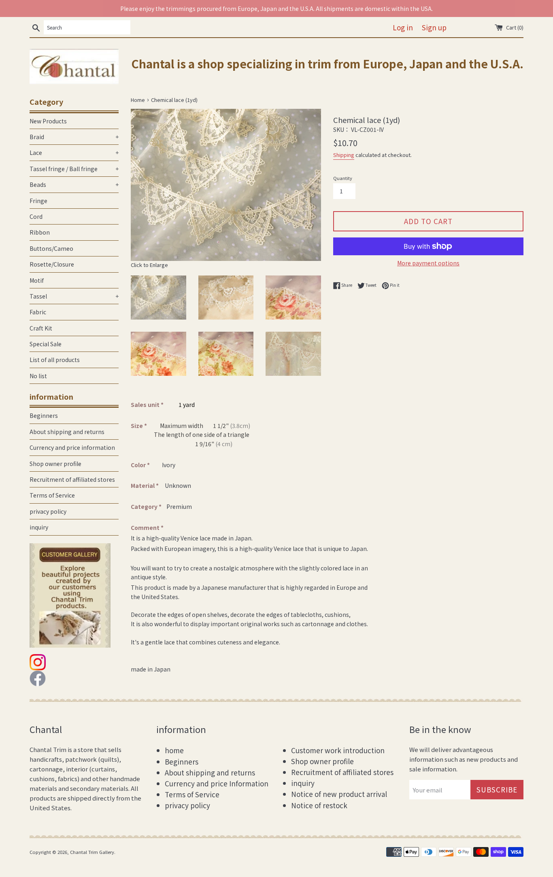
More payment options (428, 263)
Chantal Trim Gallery (92, 852)
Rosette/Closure (52, 264)
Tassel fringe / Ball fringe (74, 169)
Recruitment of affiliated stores (72, 479)
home (174, 750)
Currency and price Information (216, 783)
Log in (403, 27)
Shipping (343, 155)
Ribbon (40, 232)
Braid (74, 137)
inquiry (39, 527)
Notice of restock (319, 805)
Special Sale (46, 344)
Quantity (342, 178)
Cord (36, 216)
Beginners (44, 415)
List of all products (55, 360)
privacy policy (48, 511)
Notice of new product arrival (339, 794)
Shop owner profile (55, 464)
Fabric (38, 312)
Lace (74, 152)
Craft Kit (41, 328)
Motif (37, 280)
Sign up (434, 27)
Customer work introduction (338, 750)
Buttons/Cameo (51, 248)
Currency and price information (72, 447)
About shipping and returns (67, 432)
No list (38, 376)
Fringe (38, 201)
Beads (74, 184)
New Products (48, 121)
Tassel (74, 296)
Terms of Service (52, 495)
